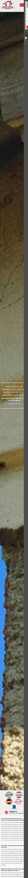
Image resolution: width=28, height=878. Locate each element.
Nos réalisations (14, 403)
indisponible (3, 10)
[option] (14, 439)
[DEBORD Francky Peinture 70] (7, 5)
